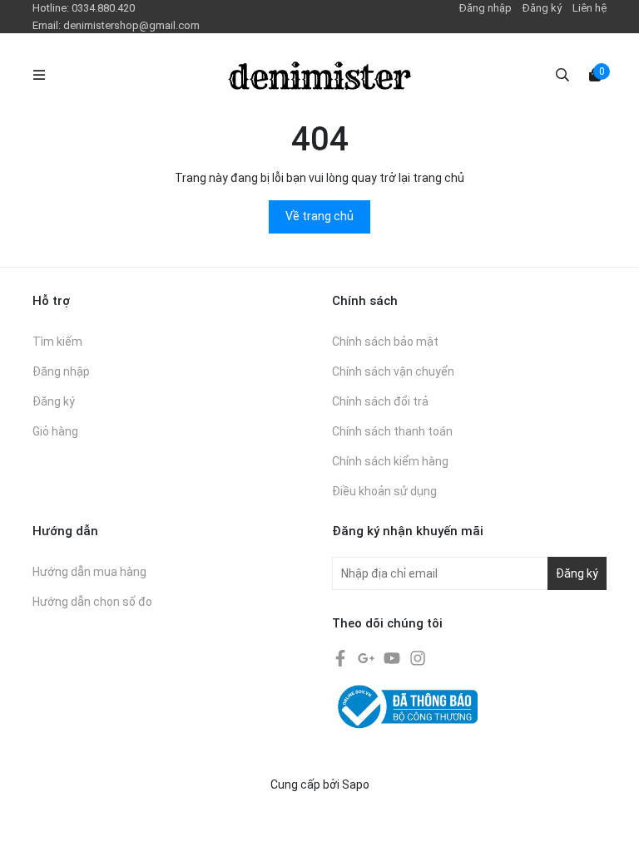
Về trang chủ (319, 216)
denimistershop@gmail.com (131, 25)
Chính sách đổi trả (380, 401)
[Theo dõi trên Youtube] (393, 657)
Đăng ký (542, 8)
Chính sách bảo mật (385, 341)
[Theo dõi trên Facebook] (341, 657)
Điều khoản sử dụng (384, 491)
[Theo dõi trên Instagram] (417, 657)
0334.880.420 (103, 8)
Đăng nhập (485, 8)
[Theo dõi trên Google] (367, 657)
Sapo (355, 784)
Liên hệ (589, 8)
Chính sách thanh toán (392, 431)
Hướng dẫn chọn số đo (92, 601)
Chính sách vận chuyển (393, 371)
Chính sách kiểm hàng (390, 461)
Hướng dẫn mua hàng (89, 571)
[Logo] (319, 74)
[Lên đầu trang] (609, 821)
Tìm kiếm (57, 341)
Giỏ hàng (55, 431)
